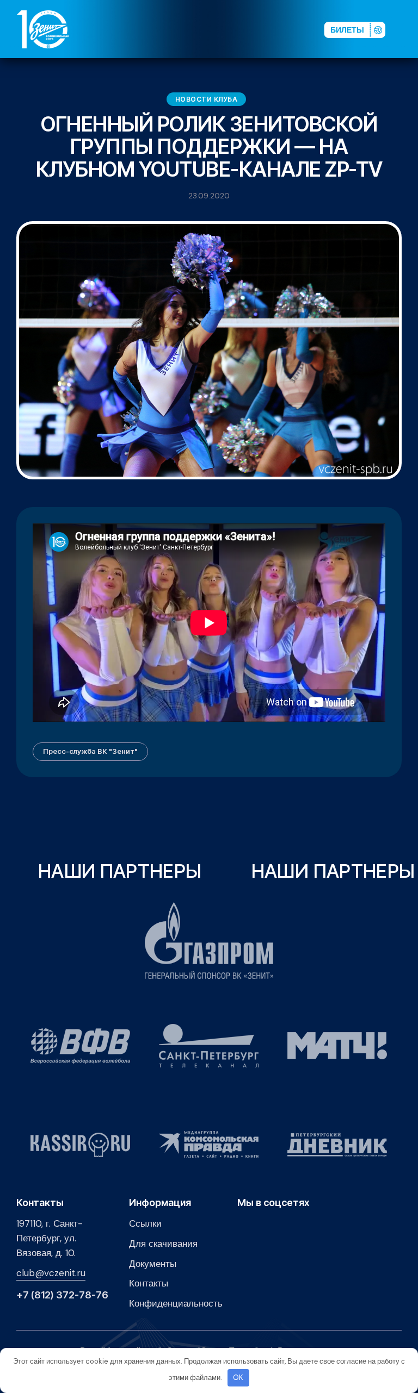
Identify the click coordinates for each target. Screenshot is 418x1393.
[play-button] (240, 29)
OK (238, 1377)
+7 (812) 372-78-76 (62, 1295)
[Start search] (288, 29)
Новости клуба (206, 99)
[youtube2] (222, 29)
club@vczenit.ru (50, 1273)
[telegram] (257, 29)
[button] (406, 29)
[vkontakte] (205, 29)
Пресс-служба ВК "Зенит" (90, 751)
